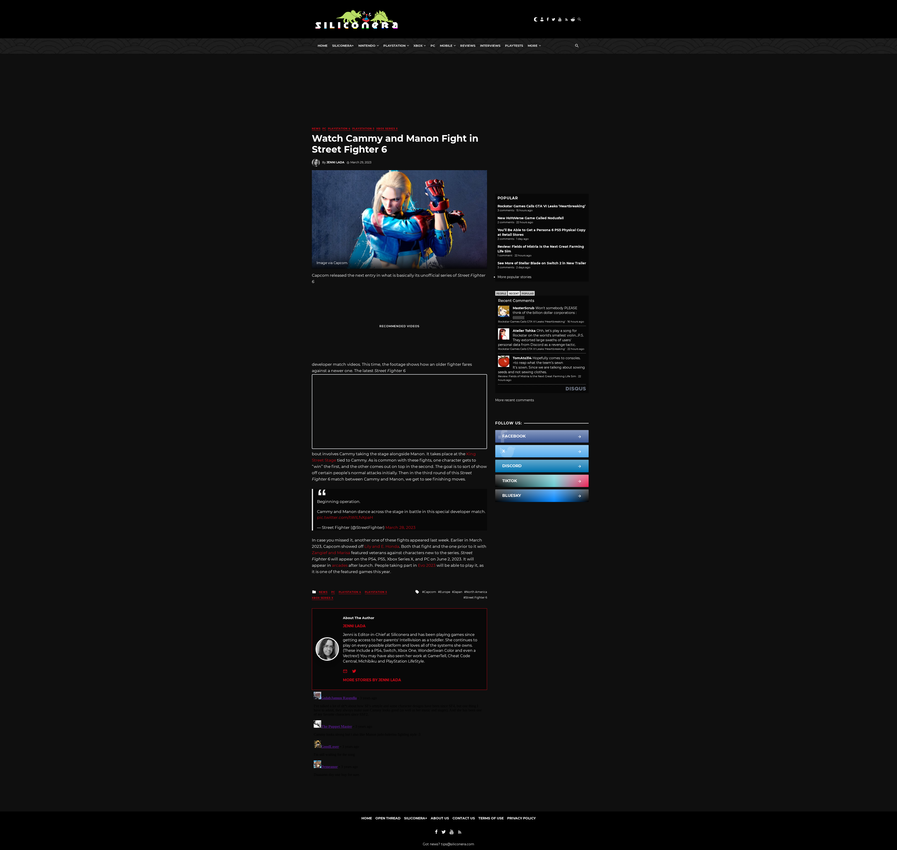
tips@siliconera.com (457, 844)
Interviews (490, 45)
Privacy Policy (521, 818)
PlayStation (394, 45)
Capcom (430, 592)
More (532, 45)
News (316, 128)
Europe (445, 592)
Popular (528, 293)
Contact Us (463, 818)
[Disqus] (399, 748)
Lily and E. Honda (381, 546)
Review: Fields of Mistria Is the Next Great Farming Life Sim (537, 376)
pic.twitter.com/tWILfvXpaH (345, 517)
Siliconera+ (343, 45)
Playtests (514, 45)
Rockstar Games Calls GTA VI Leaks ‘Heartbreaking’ (542, 206)
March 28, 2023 (400, 527)
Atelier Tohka (524, 331)
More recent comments (514, 400)
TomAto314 (522, 358)
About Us (440, 818)
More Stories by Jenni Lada (372, 680)
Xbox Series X (387, 128)
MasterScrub (523, 308)
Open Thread (388, 818)
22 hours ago (575, 349)
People (501, 293)
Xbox (418, 45)
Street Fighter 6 (476, 597)
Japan (458, 592)
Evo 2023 (427, 565)
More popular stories (514, 277)
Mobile (446, 45)
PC (433, 45)
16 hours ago (575, 321)
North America (476, 592)
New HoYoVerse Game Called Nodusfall (531, 218)
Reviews (467, 45)
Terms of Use (491, 818)
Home (322, 45)
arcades (340, 565)
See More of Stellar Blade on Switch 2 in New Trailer (542, 263)
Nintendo (366, 45)
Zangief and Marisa (331, 552)
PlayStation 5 (363, 128)
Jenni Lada (335, 162)
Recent (514, 293)
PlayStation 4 (339, 128)
